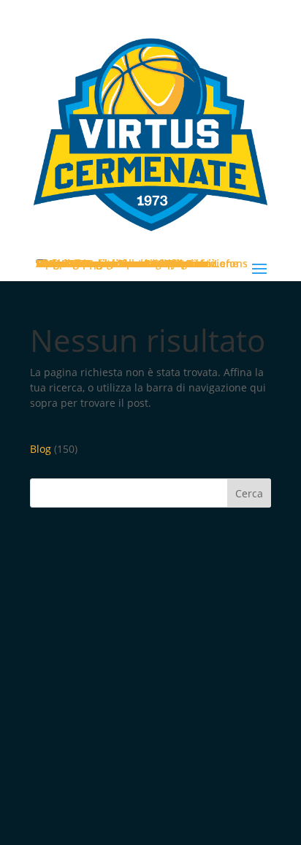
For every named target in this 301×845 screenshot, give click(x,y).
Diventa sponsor (77, 263)
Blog (40, 449)
